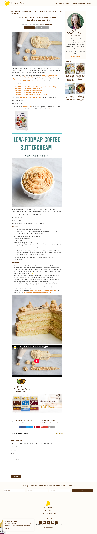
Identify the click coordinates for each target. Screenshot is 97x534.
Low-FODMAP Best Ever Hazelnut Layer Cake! (37, 292)
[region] (18, 525)
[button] (42, 27)
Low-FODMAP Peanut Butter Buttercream (27, 88)
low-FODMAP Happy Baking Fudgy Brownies (43, 290)
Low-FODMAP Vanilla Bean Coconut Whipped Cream (30, 94)
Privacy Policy (48, 527)
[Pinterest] (48, 522)
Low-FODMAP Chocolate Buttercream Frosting (28, 90)
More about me (75, 56)
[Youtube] (52, 522)
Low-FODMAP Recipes (62, 3)
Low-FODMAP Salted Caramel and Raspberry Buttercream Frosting (35, 87)
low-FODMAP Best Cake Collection (31, 81)
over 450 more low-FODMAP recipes (31, 97)
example (29, 248)
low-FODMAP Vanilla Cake (41, 77)
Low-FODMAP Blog (79, 3)
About (89, 3)
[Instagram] (44, 522)
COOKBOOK (27, 106)
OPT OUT (7, 528)
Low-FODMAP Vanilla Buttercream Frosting (27, 92)
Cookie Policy (27, 525)
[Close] (32, 520)
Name (12, 453)
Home (12, 11)
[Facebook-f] (40, 522)
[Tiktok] (56, 522)
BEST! (49, 108)
